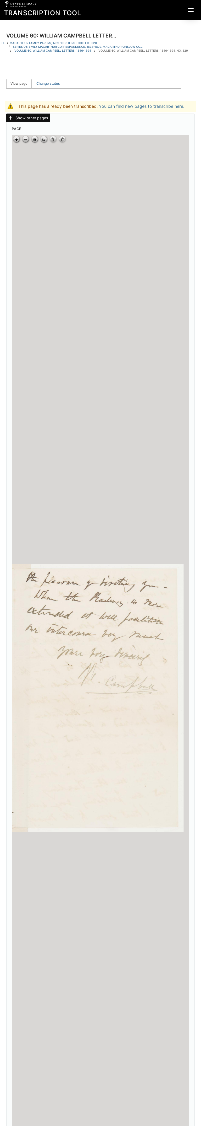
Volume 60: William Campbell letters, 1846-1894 (52, 50)
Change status (48, 83)
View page (21, 83)
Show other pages (31, 118)
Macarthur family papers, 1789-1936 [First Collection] (53, 43)
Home (3, 43)
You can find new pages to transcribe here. (141, 106)
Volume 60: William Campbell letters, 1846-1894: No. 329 (143, 50)
